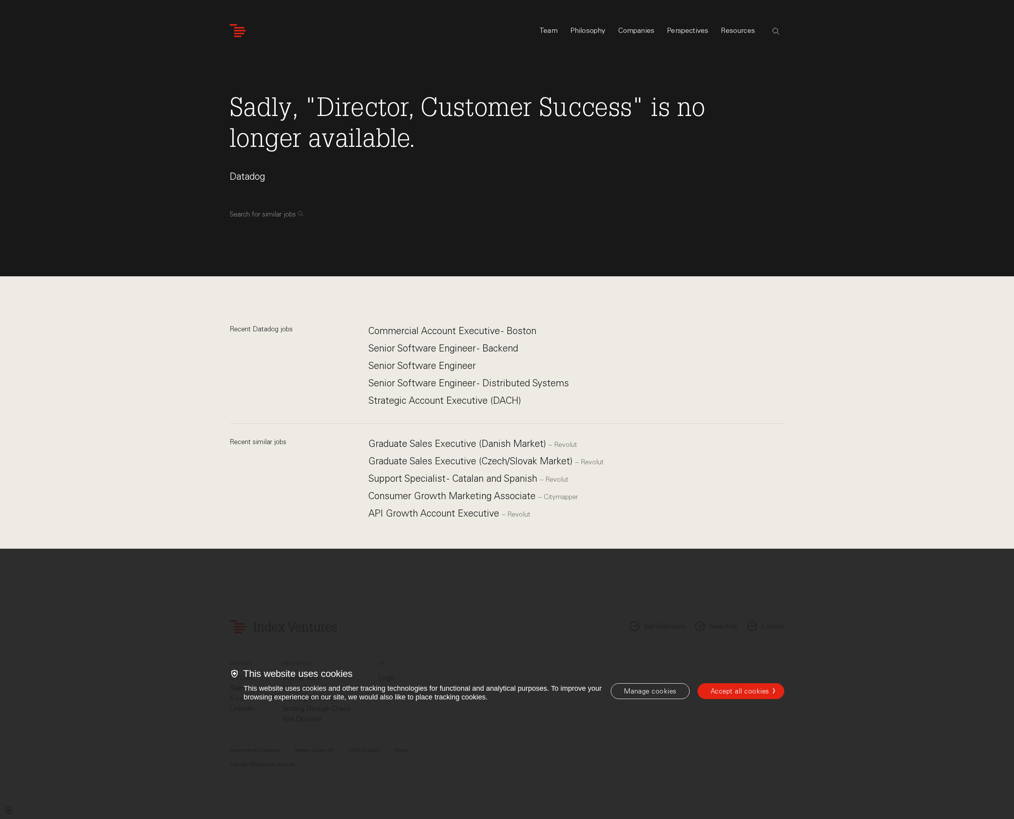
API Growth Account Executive (435, 513)
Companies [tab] (636, 30)
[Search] (776, 31)
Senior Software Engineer (422, 365)
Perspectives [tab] (687, 30)
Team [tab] (548, 30)
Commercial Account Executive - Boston (452, 330)
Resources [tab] (738, 30)
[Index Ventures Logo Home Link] (238, 30)
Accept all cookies (740, 691)
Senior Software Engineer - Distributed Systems (468, 383)
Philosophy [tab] (588, 30)
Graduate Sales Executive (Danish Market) (458, 443)
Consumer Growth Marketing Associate (453, 496)
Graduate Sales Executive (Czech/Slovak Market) (471, 461)
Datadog (247, 176)
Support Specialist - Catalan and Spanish (454, 478)
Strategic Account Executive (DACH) (444, 400)
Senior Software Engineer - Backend (443, 348)
